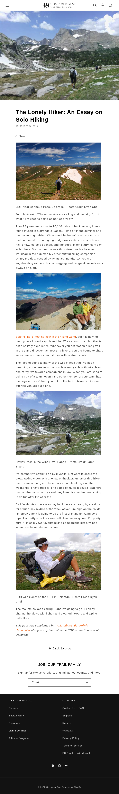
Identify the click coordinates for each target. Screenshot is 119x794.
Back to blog (62, 648)
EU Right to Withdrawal (76, 753)
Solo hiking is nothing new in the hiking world (46, 336)
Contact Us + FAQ (73, 708)
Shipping (67, 715)
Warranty (67, 730)
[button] (7, 5)
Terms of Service (72, 745)
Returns (67, 723)
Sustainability (17, 715)
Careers (13, 708)
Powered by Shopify (71, 787)
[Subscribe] (87, 682)
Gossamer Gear (53, 787)
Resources (15, 723)
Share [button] (22, 136)
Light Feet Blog (18, 730)
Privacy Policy (71, 738)
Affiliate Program (19, 738)
